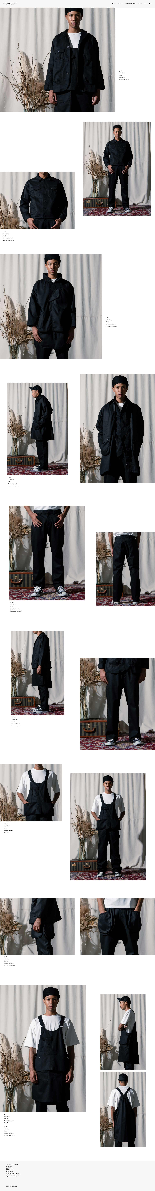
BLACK (120, 4)
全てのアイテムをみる (12, 1164)
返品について (9, 1169)
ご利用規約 (9, 1167)
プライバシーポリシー (12, 1176)
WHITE (113, 4)
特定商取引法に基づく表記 (13, 1173)
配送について (9, 1171)
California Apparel (130, 4)
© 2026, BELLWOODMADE (11, 1186)
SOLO (139, 4)
